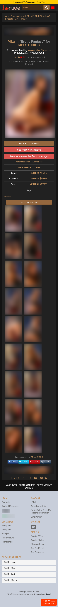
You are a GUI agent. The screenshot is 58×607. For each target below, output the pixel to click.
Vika (11, 41)
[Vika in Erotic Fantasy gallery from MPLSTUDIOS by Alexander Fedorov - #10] (32, 329)
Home (6, 16)
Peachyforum (8, 538)
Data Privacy (36, 517)
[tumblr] (45, 461)
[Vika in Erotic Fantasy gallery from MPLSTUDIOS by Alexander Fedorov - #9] (13, 329)
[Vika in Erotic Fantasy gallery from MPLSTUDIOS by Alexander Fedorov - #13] (13, 384)
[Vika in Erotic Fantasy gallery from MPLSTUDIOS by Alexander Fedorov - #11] (13, 357)
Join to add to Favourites (29, 143)
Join (15, 57)
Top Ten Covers (37, 552)
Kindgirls (5, 534)
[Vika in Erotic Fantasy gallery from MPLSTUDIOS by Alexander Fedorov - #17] (13, 439)
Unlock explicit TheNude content (24, 2)
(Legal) (48, 594)
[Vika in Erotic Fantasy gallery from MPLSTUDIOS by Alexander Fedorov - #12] (32, 357)
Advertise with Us (38, 506)
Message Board (37, 544)
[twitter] (23, 461)
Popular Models (37, 540)
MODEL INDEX (11, 485)
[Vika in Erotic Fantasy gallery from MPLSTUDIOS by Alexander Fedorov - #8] (32, 301)
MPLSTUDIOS (29, 45)
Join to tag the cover (29, 202)
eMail (33, 502)
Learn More (41, 2)
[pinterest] (34, 461)
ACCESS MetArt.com (49, 602)
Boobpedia (6, 530)
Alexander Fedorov (39, 50)
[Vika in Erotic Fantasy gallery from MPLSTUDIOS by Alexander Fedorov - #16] (32, 412)
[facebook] (12, 461)
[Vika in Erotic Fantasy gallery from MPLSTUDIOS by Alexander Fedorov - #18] (32, 439)
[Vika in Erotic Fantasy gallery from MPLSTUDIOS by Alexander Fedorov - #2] (32, 218)
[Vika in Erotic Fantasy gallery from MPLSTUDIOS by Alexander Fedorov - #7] (13, 301)
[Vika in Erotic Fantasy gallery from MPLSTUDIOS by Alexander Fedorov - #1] (13, 218)
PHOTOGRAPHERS (27, 485)
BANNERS (29, 488)
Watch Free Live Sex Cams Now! (29, 162)
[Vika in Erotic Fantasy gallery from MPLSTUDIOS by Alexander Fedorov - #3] (13, 246)
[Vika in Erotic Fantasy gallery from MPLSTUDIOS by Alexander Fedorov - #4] (32, 246)
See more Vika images (29, 149)
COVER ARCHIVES (44, 485)
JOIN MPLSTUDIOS (29, 167)
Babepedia (6, 526)
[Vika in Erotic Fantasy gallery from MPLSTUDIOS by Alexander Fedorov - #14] (32, 384)
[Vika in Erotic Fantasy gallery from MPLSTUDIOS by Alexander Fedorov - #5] (13, 274)
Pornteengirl (7, 542)
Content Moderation (10, 506)
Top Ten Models (38, 548)
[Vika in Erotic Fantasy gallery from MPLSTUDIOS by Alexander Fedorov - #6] (32, 274)
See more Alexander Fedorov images (29, 156)
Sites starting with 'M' (20, 16)
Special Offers (37, 536)
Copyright (6, 502)
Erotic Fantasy (21, 19)
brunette (7, 197)
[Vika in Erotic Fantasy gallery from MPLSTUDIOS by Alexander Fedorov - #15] (13, 412)
